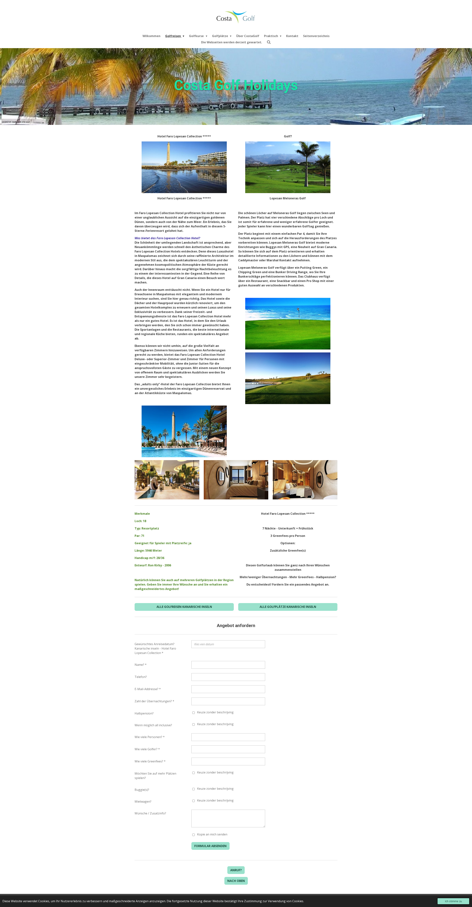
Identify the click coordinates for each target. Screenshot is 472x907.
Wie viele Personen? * (150, 737)
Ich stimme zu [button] (453, 901)
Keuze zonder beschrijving (215, 712)
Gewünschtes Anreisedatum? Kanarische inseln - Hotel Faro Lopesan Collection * (155, 648)
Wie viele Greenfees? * (150, 761)
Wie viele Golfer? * (147, 749)
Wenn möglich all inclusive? (153, 725)
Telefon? (141, 677)
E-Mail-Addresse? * (148, 689)
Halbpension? (144, 713)
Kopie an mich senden (212, 834)
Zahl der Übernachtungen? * (154, 701)
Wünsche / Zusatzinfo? (150, 813)
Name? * (141, 665)
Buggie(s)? (142, 790)
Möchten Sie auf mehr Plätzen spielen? (155, 775)
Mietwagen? (143, 801)
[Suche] (268, 42)
